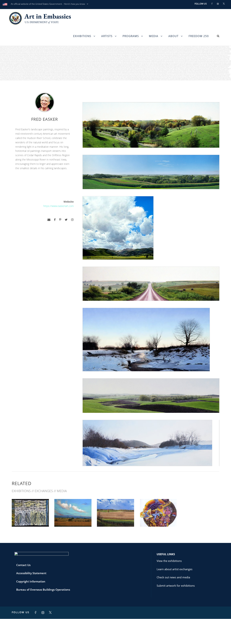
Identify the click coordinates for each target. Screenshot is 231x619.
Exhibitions (82, 36)
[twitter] (66, 219)
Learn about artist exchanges (174, 569)
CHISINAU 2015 (73, 518)
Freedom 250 (199, 36)
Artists (106, 36)
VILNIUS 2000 (158, 518)
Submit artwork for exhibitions (176, 585)
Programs (131, 36)
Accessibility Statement (31, 573)
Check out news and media (173, 577)
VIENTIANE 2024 (30, 518)
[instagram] (72, 219)
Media (153, 36)
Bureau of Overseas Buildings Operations (43, 589)
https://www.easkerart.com (58, 206)
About (173, 36)
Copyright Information (30, 581)
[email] (48, 219)
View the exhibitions (169, 561)
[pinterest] (60, 219)
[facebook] (55, 219)
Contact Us (23, 565)
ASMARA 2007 (115, 518)
